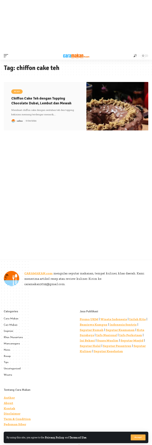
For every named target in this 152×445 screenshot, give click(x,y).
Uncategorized (12, 368)
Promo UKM (89, 319)
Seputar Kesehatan (108, 351)
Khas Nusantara (13, 337)
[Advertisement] (76, 26)
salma (20, 121)
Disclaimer (12, 413)
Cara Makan (11, 318)
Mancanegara (12, 343)
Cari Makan (10, 325)
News (7, 350)
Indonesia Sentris (123, 324)
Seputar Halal (90, 346)
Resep (17, 91)
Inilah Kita (137, 319)
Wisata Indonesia (113, 319)
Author (9, 397)
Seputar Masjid (131, 340)
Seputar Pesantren (117, 346)
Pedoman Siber (15, 424)
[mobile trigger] (7, 55)
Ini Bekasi (87, 340)
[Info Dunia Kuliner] (76, 56)
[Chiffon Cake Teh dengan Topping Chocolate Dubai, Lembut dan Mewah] (117, 106)
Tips (6, 362)
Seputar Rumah (91, 330)
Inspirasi (8, 331)
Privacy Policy (54, 437)
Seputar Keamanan (120, 330)
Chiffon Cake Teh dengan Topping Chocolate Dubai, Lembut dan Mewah (41, 100)
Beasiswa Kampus (93, 324)
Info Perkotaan (130, 335)
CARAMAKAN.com (38, 273)
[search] (135, 56)
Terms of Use (78, 437)
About (8, 403)
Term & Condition (17, 419)
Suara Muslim (107, 340)
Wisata (8, 375)
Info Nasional (106, 335)
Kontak (9, 408)
